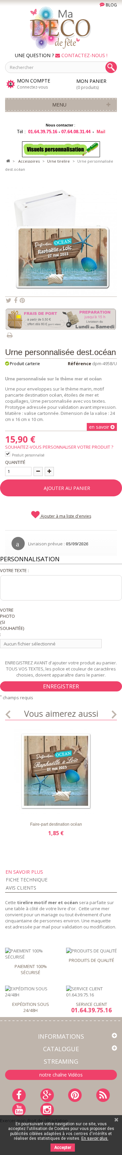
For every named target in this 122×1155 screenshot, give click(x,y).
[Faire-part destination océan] (55, 771)
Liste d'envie (22, 807)
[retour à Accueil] (8, 161)
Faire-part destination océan (56, 824)
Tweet (8, 300)
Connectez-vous (32, 87)
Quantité (15, 462)
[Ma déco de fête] (61, 27)
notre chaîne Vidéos (61, 1074)
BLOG (111, 5)
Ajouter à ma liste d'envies (65, 516)
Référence (79, 363)
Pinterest (22, 300)
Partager (15, 300)
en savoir (99, 427)
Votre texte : (14, 570)
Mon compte (33, 81)
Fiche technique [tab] (26, 879)
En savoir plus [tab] (24, 872)
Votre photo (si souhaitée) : (9, 622)
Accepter (62, 1147)
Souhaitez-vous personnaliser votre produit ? (60, 447)
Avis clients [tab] (21, 888)
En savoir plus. (94, 1138)
